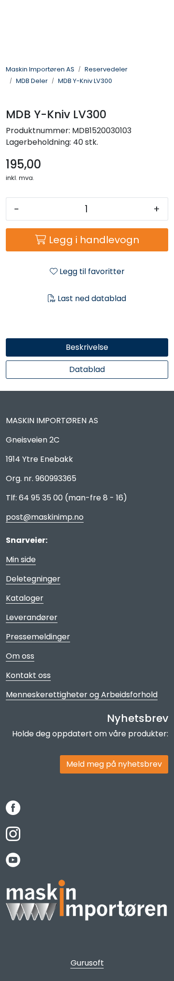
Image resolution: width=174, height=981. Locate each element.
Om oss (20, 656)
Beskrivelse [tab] (87, 347)
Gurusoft (87, 962)
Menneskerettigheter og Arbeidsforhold (82, 694)
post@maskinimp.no (45, 517)
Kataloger (25, 598)
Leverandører (32, 617)
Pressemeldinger (38, 636)
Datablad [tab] (87, 369)
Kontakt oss (28, 675)
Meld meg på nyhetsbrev (114, 764)
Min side (21, 559)
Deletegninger (33, 578)
